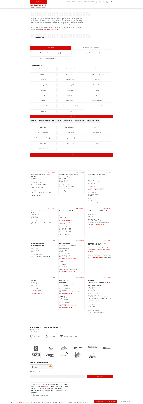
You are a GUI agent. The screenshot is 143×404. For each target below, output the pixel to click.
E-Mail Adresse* (35, 372)
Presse (85, 1)
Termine (74, 6)
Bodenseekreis (70, 74)
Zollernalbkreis (43, 148)
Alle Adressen (50, 47)
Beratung (79, 1)
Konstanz (98, 95)
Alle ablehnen (112, 401)
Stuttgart (98, 138)
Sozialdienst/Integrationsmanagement (50, 58)
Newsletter (91, 1)
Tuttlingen (70, 143)
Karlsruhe (70, 95)
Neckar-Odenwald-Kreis (70, 106)
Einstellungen (86, 402)
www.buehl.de (38, 293)
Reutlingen (97, 127)
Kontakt (74, 1)
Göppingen (43, 90)
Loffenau (68, 120)
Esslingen (43, 85)
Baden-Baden (70, 69)
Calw (43, 79)
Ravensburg (43, 127)
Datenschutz (19, 402)
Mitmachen (109, 6)
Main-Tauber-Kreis (97, 100)
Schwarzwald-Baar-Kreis (43, 138)
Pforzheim (70, 111)
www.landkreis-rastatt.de (69, 258)
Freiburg (71, 85)
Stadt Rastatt (93, 120)
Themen (80, 6)
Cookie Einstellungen (125, 401)
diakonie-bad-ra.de (39, 224)
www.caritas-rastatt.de (96, 189)
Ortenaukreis (98, 106)
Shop (103, 6)
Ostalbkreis (43, 111)
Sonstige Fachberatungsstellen (91, 53)
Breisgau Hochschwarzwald (98, 74)
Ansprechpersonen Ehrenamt (91, 47)
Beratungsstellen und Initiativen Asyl (50, 53)
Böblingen (43, 74)
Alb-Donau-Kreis (43, 69)
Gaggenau (56, 120)
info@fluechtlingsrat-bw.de (49, 29)
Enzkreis (98, 79)
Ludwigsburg (70, 100)
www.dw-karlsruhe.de (68, 220)
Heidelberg (70, 90)
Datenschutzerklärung (43, 384)
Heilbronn (43, 95)
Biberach (98, 69)
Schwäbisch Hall (98, 132)
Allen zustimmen (100, 401)
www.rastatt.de (94, 300)
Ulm (98, 143)
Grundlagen (86, 6)
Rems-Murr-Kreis (70, 127)
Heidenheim (98, 90)
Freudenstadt (97, 85)
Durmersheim (44, 120)
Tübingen (43, 143)
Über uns (68, 6)
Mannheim (43, 106)
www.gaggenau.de (67, 293)
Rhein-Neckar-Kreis (43, 132)
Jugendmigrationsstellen (96, 257)
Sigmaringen (71, 138)
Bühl (33, 120)
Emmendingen (70, 79)
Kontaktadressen (96, 6)
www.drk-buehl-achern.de (97, 224)
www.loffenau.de (66, 188)
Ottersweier (80, 120)
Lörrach (43, 100)
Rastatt (71, 116)
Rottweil (71, 132)
